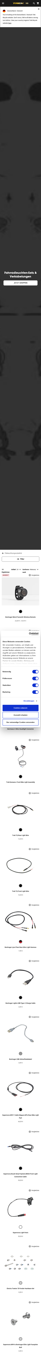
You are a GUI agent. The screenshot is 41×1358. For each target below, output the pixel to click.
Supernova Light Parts (20, 1232)
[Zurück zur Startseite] (3, 553)
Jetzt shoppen (20, 283)
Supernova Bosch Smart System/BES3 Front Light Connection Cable (20, 1175)
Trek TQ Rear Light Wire (20, 835)
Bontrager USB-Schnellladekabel (20, 1059)
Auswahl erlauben (21, 715)
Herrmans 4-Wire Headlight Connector (20, 729)
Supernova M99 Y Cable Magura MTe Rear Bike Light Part (20, 1116)
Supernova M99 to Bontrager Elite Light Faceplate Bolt (20, 1346)
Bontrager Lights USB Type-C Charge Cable (20, 1003)
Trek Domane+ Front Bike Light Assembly (20, 782)
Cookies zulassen (20, 708)
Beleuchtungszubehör (13, 553)
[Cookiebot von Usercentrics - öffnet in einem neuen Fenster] (29, 633)
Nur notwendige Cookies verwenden (20, 722)
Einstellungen (29, 701)
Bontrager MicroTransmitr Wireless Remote (20, 617)
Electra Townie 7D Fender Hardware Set (20, 1288)
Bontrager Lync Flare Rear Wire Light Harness (20, 947)
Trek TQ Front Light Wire (20, 891)
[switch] (35, 678)
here (9, 23)
